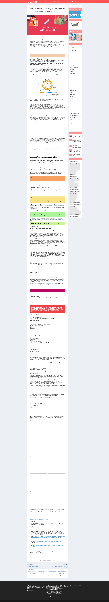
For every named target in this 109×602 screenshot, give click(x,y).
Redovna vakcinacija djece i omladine (75, 100)
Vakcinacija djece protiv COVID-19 (75, 212)
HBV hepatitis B (71, 69)
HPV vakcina (77, 180)
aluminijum (72, 163)
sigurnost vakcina (73, 208)
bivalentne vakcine (49, 55)
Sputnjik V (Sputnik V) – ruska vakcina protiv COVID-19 (32, 574)
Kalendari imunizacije (72, 79)
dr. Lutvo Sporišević (73, 176)
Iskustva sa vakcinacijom (73, 77)
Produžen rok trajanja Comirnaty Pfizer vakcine (38, 517)
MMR (71, 111)
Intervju (70, 75)
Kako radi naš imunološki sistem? (76, 155)
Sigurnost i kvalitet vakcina (73, 121)
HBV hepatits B (71, 71)
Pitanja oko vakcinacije (72, 94)
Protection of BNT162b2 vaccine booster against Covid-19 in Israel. (48, 541)
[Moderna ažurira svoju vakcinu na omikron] (52, 571)
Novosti (70, 88)
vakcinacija (76, 210)
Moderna (76, 189)
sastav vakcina (72, 206)
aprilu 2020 (52, 192)
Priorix (71, 204)
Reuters (57, 231)
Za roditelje (71, 1)
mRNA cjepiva (75, 193)
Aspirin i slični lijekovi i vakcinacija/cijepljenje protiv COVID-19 (42, 574)
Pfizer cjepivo (72, 200)
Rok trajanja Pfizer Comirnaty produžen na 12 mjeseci (39, 519)
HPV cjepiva (72, 180)
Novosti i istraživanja (74, 54)
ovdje (53, 108)
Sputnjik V (71, 210)
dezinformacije (72, 174)
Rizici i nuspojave (72, 117)
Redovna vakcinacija (78, 1)
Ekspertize (62, 1)
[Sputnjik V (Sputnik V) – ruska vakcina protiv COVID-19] (32, 571)
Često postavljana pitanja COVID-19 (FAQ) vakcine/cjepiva (75, 50)
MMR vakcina (72, 189)
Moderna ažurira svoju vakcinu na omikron (51, 574)
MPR (70, 193)
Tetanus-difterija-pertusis (75, 115)
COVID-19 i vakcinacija (42, 11)
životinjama (52, 44)
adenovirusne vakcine (73, 161)
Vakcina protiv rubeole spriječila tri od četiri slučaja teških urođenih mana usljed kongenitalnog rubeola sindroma (76, 141)
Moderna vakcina (73, 191)
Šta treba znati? (56, 1)
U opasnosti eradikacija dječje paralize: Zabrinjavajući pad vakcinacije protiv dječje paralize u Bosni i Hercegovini (76, 146)
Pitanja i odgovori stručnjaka (75, 113)
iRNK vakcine (72, 185)
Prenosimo (71, 96)
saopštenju (37, 247)
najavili (40, 356)
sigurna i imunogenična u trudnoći (48, 283)
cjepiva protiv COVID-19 (76, 167)
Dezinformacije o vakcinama (73, 67)
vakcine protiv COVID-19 (74, 216)
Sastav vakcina (71, 119)
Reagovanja (71, 98)
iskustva (76, 185)
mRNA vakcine (72, 195)
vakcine (71, 214)
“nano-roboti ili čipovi (55, 74)
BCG (71, 102)
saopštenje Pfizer (34, 201)
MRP (76, 195)
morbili (78, 191)
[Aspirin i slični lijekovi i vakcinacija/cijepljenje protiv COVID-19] (42, 571)
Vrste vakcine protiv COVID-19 (55, 11)
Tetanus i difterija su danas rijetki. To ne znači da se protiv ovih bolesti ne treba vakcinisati (76, 136)
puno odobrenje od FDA (46, 513)
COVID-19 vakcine (72, 172)
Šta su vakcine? (50, 1)
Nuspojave (48, 11)
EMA (34, 311)
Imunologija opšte (72, 73)
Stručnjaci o (71, 123)
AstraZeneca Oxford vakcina (75, 165)
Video (70, 125)
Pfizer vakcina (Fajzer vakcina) (75, 202)
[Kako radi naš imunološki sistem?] (70, 155)
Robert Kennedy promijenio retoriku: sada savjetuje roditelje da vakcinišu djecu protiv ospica (76, 151)
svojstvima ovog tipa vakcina (51, 49)
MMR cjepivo (75, 187)
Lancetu (60, 253)
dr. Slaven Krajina (73, 178)
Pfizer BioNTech (72, 198)
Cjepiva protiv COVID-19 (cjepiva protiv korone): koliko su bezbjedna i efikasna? (61, 574)
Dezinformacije (73, 52)
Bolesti (67, 1)
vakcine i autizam (76, 214)
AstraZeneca (77, 163)
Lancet (60, 234)
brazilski (56, 218)
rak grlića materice (77, 204)
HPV (45, 1)
